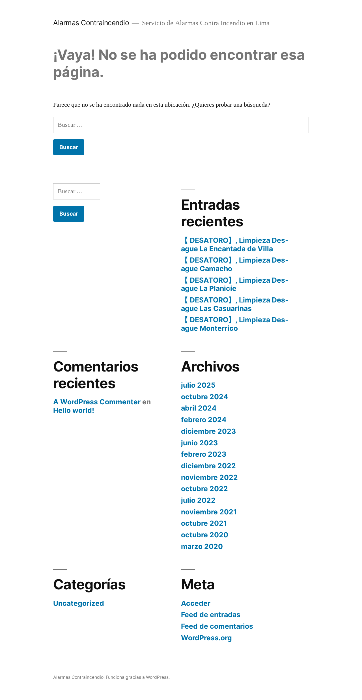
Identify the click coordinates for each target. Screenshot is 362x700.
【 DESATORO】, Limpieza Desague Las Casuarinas (234, 304)
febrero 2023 (203, 454)
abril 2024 (199, 408)
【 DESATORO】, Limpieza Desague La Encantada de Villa (234, 244)
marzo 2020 (202, 546)
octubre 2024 (204, 396)
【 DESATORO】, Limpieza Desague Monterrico (234, 323)
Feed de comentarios (217, 626)
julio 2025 (198, 385)
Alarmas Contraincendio (91, 22)
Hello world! (73, 410)
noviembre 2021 (209, 512)
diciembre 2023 (208, 431)
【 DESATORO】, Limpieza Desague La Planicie (234, 284)
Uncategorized (78, 603)
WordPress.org (206, 638)
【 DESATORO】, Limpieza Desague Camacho (234, 264)
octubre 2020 (204, 535)
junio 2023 (199, 443)
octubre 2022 (204, 488)
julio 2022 (198, 500)
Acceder (195, 603)
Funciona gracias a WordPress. (138, 677)
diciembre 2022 (208, 465)
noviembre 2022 (209, 477)
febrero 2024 (204, 419)
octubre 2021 (204, 523)
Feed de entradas (210, 614)
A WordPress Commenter (97, 402)
